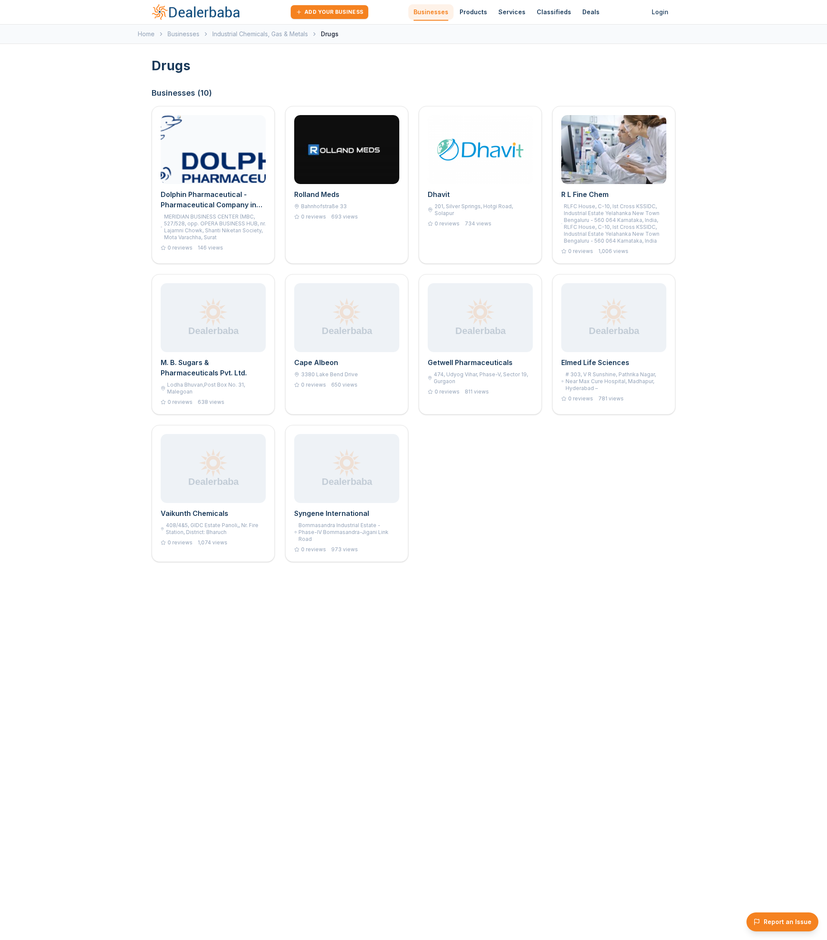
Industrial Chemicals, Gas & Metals (260, 33)
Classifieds (554, 12)
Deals (591, 12)
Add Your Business (334, 12)
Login (660, 12)
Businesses (431, 12)
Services (511, 12)
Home (146, 33)
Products (473, 12)
